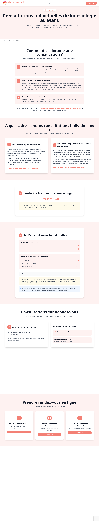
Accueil (4, 40)
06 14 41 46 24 (51, 198)
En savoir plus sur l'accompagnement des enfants (68, 167)
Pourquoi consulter (51, 3)
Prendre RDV (91, 3)
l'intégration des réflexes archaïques (60, 108)
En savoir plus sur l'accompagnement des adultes (22, 168)
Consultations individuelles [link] (15, 40)
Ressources (79, 3)
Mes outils (40, 3)
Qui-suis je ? (30, 3)
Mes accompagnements (66, 3)
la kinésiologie (43, 108)
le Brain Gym (77, 108)
